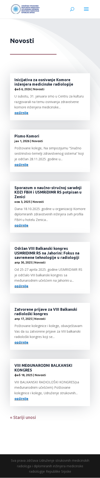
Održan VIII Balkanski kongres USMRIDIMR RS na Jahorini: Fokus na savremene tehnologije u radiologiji (46, 252)
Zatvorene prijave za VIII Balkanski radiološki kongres (45, 311)
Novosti (38, 89)
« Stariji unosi (23, 417)
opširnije (21, 113)
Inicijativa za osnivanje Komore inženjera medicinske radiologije (43, 82)
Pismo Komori (26, 136)
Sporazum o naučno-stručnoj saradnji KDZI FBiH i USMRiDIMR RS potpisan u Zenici (48, 192)
